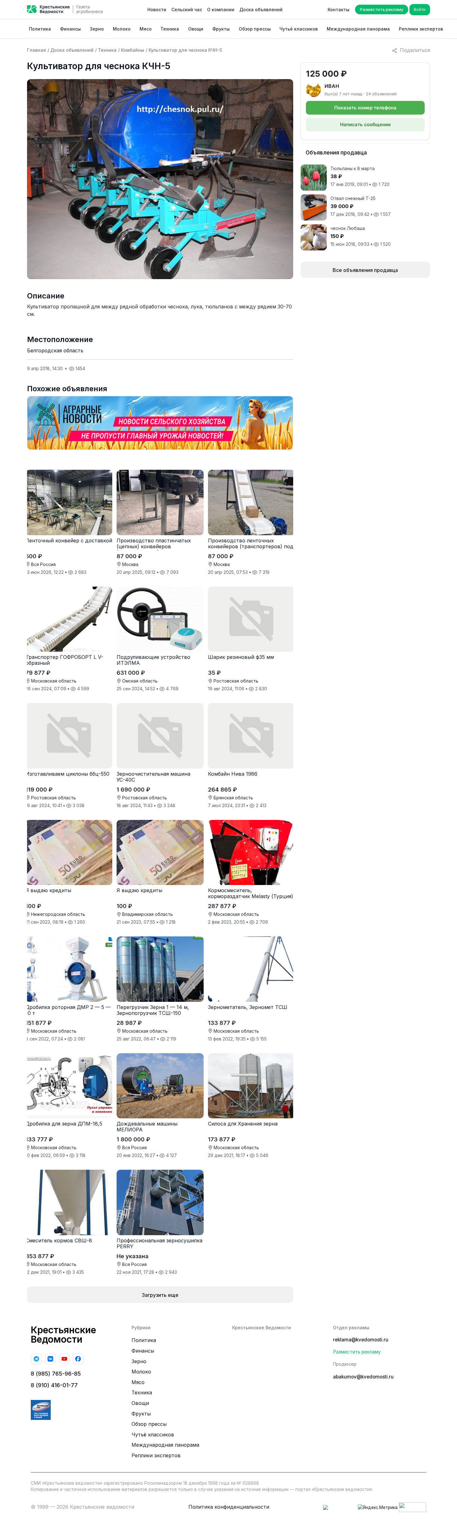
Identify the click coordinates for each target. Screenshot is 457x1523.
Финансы (70, 28)
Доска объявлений (261, 9)
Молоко (122, 28)
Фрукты (221, 28)
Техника (169, 28)
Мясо (146, 28)
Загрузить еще (160, 1295)
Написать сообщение (365, 124)
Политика (40, 28)
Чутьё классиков (298, 28)
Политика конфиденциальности (228, 1507)
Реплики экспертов (421, 28)
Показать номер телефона (365, 108)
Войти (420, 9)
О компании (220, 9)
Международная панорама (358, 28)
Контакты (338, 9)
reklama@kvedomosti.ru (360, 1340)
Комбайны (132, 50)
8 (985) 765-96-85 (56, 1373)
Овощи (195, 28)
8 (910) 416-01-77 (54, 1385)
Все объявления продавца (365, 270)
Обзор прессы (255, 28)
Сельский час (186, 9)
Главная (36, 50)
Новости (156, 9)
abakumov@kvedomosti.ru (363, 1377)
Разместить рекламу (381, 9)
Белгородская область (55, 350)
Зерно (97, 28)
